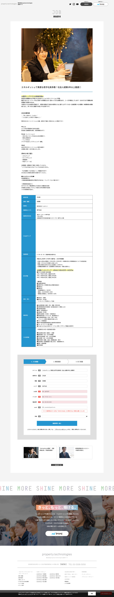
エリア (35, 386)
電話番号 (35, 402)
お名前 (35, 391)
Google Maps (63, 564)
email (35, 407)
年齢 (36, 416)
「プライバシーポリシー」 (60, 429)
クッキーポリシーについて (26, 594)
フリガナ (35, 396)
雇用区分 (35, 375)
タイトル (35, 370)
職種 (36, 381)
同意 (92, 593)
